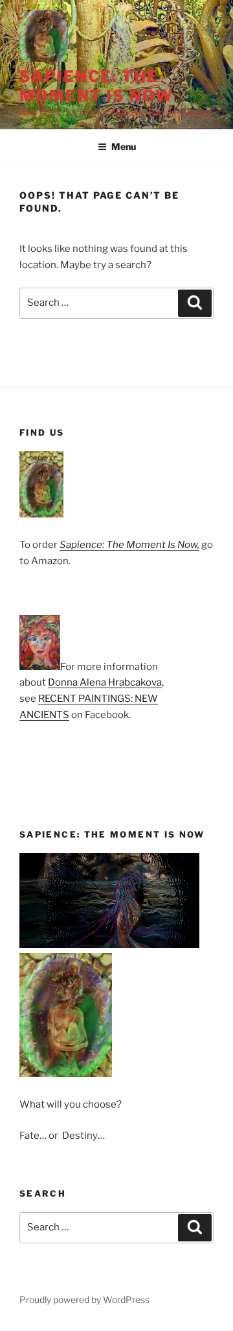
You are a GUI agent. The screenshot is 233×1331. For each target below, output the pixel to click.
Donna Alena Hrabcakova (105, 682)
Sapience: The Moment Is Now (96, 86)
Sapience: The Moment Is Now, (129, 545)
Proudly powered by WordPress (84, 1299)
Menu (123, 146)
